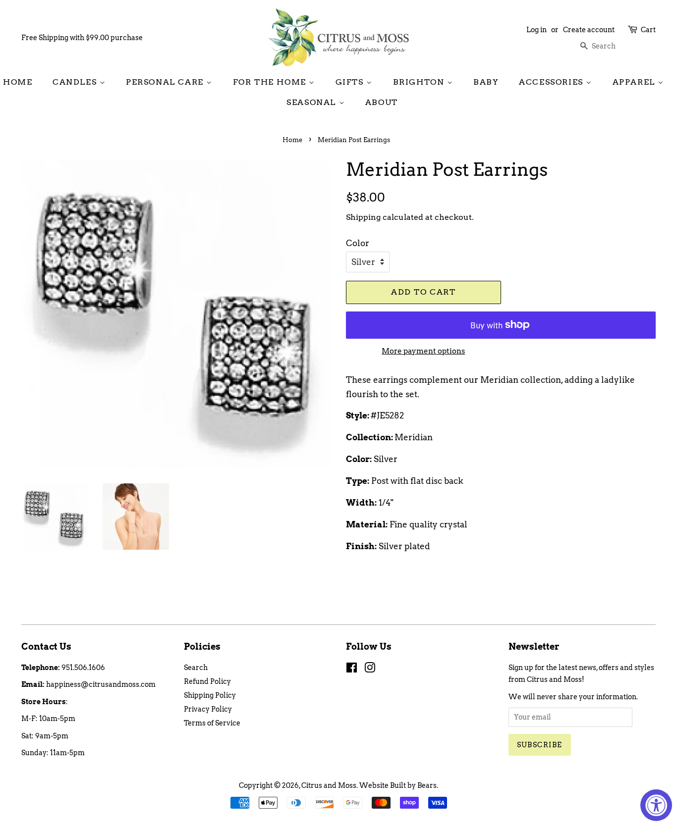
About (381, 102)
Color (357, 243)
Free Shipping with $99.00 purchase (82, 38)
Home (17, 82)
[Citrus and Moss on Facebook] (351, 669)
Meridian (414, 437)
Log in (536, 30)
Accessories (552, 82)
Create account (589, 30)
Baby (486, 82)
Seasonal (312, 102)
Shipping (363, 217)
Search (196, 667)
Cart (648, 30)
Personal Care (166, 82)
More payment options (423, 351)
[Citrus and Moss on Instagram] (369, 669)
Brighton (420, 82)
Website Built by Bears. (398, 785)
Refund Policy (207, 681)
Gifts (351, 82)
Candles (76, 82)
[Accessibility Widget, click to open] (656, 805)
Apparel (635, 82)
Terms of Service (212, 723)
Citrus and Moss (328, 785)
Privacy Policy (208, 709)
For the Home (271, 82)
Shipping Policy (210, 695)
